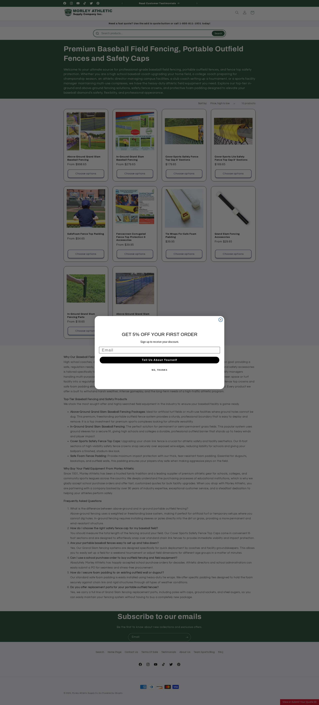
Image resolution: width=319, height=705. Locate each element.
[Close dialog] (221, 320)
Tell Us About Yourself (159, 360)
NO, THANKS (159, 370)
